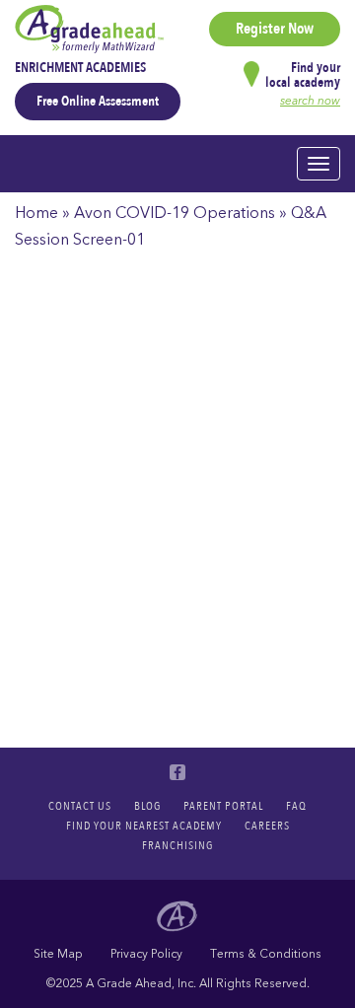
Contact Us (79, 806)
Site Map (58, 954)
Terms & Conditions (265, 954)
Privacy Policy (146, 954)
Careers (267, 825)
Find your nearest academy (144, 825)
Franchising (177, 845)
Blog (147, 806)
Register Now (275, 28)
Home (36, 213)
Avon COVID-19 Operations (174, 213)
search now (310, 100)
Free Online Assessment (97, 101)
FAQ (296, 806)
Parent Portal (223, 806)
